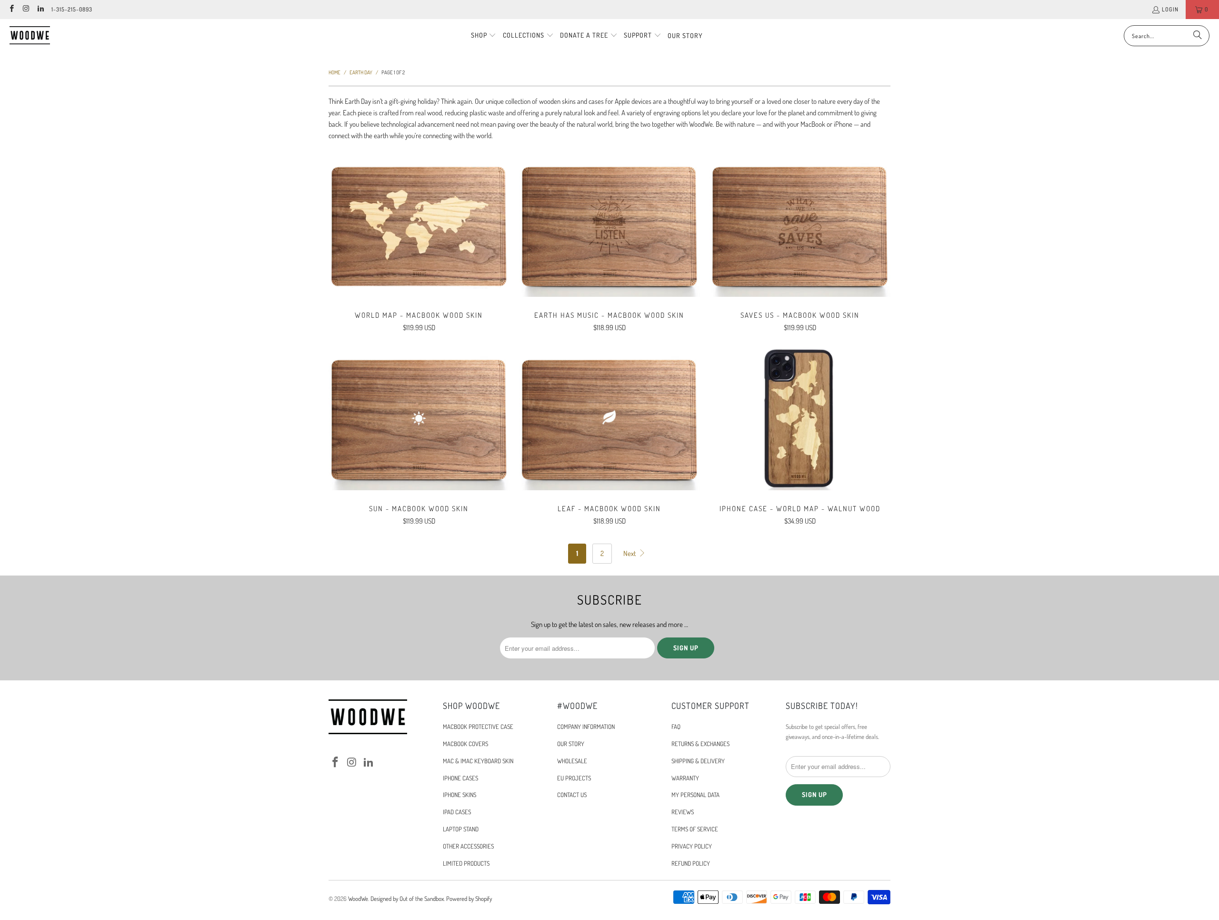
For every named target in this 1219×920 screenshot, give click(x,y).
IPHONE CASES (460, 778)
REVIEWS (682, 812)
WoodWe (358, 898)
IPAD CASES (457, 812)
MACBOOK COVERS (465, 744)
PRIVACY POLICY (691, 846)
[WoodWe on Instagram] (25, 9)
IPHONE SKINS (459, 795)
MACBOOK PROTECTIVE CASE (478, 726)
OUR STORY (570, 744)
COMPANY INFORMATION (586, 726)
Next (630, 553)
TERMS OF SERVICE (694, 829)
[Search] (1197, 35)
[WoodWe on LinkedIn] (40, 9)
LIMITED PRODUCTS (466, 863)
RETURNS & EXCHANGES (700, 744)
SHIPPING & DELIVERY (698, 761)
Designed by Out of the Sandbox (407, 898)
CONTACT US (572, 795)
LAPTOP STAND (461, 829)
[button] (484, 36)
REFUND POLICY (690, 863)
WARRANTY (685, 778)
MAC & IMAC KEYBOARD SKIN (478, 761)
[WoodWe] (30, 35)
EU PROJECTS (574, 778)
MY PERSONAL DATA (695, 795)
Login (1170, 9)
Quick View (419, 246)
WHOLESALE (572, 761)
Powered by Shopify (469, 898)
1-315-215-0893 (71, 9)
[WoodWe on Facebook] (11, 9)
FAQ (675, 726)
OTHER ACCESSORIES (468, 846)
